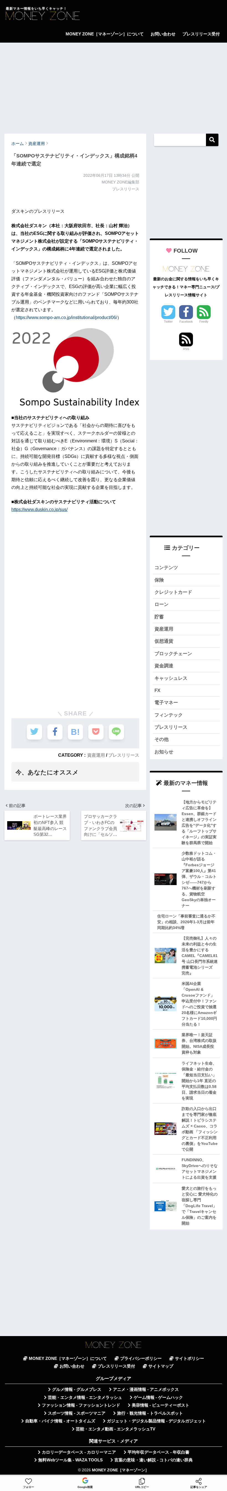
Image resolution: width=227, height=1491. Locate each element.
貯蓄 (159, 616)
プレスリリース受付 (201, 34)
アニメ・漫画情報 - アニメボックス (146, 1389)
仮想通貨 (163, 641)
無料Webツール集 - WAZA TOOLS (70, 1460)
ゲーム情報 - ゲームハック (158, 1397)
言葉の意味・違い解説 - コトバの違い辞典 (153, 1460)
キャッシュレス (170, 678)
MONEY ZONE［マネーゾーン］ (120, 1470)
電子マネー (166, 702)
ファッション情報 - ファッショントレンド (81, 1405)
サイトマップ (160, 1366)
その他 (161, 739)
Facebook (186, 321)
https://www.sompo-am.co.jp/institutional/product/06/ (66, 317)
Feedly (203, 321)
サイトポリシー (189, 1358)
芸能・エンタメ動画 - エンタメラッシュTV (115, 1429)
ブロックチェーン (173, 653)
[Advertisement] (113, 85)
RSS (186, 349)
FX (157, 690)
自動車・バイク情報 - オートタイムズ (60, 1421)
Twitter (168, 321)
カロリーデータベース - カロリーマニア (79, 1452)
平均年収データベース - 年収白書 (158, 1452)
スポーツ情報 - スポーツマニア (76, 1413)
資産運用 (96, 755)
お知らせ (163, 751)
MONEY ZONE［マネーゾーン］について (105, 34)
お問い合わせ (163, 34)
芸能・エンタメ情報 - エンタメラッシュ (85, 1397)
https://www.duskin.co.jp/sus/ (39, 509)
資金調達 (163, 665)
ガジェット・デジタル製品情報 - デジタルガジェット (156, 1421)
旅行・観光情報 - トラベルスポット (150, 1413)
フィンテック (168, 715)
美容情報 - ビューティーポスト (160, 1405)
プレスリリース (123, 755)
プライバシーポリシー (141, 1358)
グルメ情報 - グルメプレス (76, 1389)
